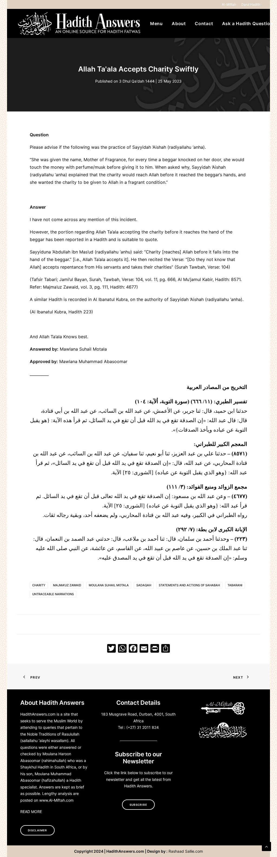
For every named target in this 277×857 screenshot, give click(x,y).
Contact (204, 23)
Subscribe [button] (138, 804)
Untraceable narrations (53, 594)
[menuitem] (230, 4)
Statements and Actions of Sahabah (189, 585)
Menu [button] (156, 23)
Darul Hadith (250, 4)
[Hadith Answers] (80, 23)
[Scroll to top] (266, 846)
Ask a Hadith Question (247, 23)
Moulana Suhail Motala (109, 585)
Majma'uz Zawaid (67, 585)
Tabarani (234, 585)
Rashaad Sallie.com (186, 851)
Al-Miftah (229, 4)
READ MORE (31, 811)
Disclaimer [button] (37, 830)
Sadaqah (143, 585)
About (179, 23)
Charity (38, 585)
